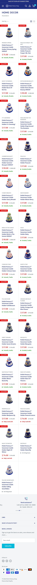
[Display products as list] (34, 21)
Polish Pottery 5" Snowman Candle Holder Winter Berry (26, 197)
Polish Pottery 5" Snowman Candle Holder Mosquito (26, 342)
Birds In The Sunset (8, 227)
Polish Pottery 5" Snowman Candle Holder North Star (26, 269)
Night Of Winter (7, 443)
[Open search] (26, 6)
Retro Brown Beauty (26, 81)
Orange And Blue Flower (25, 299)
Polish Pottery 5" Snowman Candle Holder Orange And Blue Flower (26, 306)
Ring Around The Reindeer (25, 118)
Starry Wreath (6, 193)
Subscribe (8, 546)
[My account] (30, 6)
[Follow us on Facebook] (3, 561)
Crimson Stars (6, 264)
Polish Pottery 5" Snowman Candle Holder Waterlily (26, 448)
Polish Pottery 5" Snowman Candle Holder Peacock (26, 161)
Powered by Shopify (7, 581)
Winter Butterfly (7, 372)
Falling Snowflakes (8, 480)
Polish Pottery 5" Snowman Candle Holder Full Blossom (8, 303)
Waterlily (23, 443)
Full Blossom (6, 299)
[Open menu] (3, 6)
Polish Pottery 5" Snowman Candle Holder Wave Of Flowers (26, 378)
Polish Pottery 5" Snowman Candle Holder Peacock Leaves (27, 413)
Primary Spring (6, 42)
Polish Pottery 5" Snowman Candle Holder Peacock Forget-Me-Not (26, 50)
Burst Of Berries (7, 81)
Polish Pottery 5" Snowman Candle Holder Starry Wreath (9, 197)
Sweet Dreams (6, 337)
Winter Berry (24, 193)
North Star (24, 264)
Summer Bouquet (7, 156)
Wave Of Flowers (25, 372)
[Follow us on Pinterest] (7, 561)
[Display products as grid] (31, 21)
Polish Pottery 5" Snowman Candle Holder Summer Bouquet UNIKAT (7, 162)
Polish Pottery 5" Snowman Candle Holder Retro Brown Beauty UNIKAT (26, 87)
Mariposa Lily (6, 408)
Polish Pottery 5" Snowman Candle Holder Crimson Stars (9, 269)
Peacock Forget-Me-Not (26, 43)
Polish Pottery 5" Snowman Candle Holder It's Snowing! (8, 122)
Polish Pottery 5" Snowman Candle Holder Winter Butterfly (7, 378)
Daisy (22, 227)
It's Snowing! (6, 118)
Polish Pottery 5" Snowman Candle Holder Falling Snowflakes (7, 486)
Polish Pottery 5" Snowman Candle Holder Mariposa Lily (8, 413)
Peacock (23, 156)
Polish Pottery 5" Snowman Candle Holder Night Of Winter (7, 449)
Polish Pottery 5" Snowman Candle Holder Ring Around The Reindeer (26, 125)
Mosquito (23, 337)
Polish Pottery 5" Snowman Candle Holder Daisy (26, 232)
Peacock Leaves (25, 408)
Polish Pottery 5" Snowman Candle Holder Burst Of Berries (7, 87)
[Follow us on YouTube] (10, 561)
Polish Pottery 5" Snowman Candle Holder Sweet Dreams (9, 342)
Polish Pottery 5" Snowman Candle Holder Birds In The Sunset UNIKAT (8, 233)
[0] (33, 6)
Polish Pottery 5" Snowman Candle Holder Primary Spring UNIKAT (9, 48)
